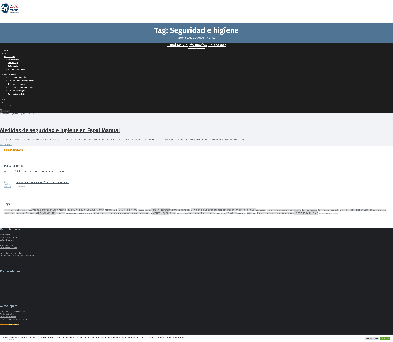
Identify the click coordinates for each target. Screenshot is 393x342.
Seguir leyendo (6, 145)
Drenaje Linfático (9, 213)
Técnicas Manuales (306, 213)
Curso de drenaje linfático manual (291, 210)
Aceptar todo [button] (385, 338)
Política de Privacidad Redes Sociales (14, 319)
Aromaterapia (111, 210)
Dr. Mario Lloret (381, 210)
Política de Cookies (7, 314)
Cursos (320, 210)
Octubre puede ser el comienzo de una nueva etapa (39, 171)
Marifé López (160, 213)
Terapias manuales (266, 213)
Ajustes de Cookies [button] (372, 338)
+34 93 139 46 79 (6, 245)
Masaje (172, 213)
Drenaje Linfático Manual (27, 213)
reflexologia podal (220, 213)
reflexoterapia (241, 213)
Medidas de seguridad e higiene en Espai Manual (60, 130)
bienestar (148, 210)
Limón (150, 213)
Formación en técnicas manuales (110, 213)
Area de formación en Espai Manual (85, 209)
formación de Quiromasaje (72, 213)
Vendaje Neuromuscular (325, 213)
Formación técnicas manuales (138, 213)
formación (60, 213)
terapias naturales (285, 213)
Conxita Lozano (261, 210)
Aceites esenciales (12, 210)
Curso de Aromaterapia (274, 210)
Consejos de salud (246, 209)
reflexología (231, 213)
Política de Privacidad (8, 317)
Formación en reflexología (85, 213)
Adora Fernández (26, 210)
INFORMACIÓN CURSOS (13, 150)
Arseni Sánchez (127, 209)
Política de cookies (9, 339)
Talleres (254, 213)
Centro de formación (180, 210)
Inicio (181, 38)
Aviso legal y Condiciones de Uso (12, 311)
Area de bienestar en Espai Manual (48, 209)
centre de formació (160, 209)
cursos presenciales (331, 210)
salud (249, 213)
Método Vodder (194, 213)
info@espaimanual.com (8, 248)
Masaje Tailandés (182, 213)
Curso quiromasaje (309, 210)
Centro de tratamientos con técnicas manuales (214, 209)
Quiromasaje (207, 213)
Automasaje (141, 210)
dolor (375, 210)
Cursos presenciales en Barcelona (357, 210)
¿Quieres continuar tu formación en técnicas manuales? (42, 182)
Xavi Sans (335, 213)
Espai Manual (47, 213)
